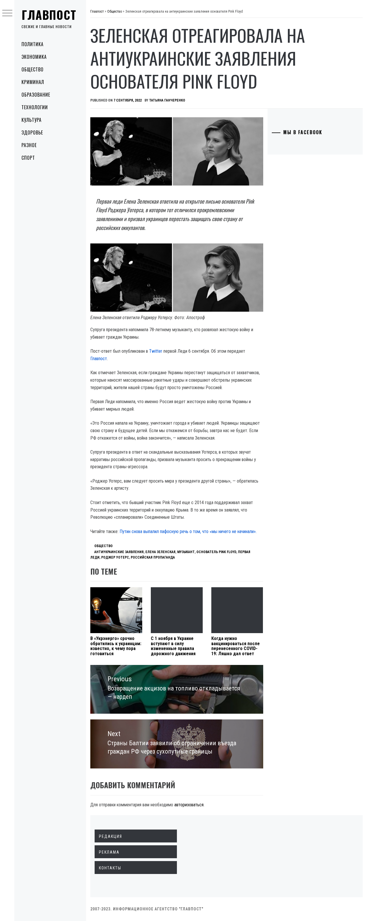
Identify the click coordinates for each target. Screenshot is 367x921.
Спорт (28, 157)
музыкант (186, 552)
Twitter (155, 351)
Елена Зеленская (160, 552)
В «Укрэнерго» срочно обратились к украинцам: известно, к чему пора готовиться (115, 646)
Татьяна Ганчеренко (167, 100)
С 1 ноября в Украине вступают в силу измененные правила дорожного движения (173, 646)
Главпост (49, 14)
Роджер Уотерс (115, 557)
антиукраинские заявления (119, 552)
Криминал (33, 82)
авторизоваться (189, 804)
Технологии (35, 107)
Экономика (34, 56)
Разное (29, 145)
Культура (32, 119)
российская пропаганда (153, 557)
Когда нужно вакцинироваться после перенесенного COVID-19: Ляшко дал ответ (235, 646)
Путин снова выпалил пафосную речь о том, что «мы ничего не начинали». (188, 531)
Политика (33, 44)
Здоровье (32, 132)
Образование (36, 94)
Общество (33, 69)
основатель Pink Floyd (216, 552)
